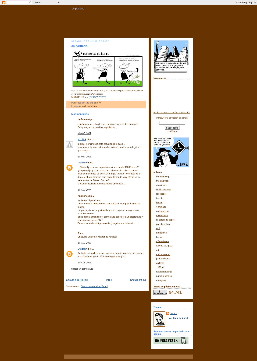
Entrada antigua (138, 280)
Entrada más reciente (77, 280)
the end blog (162, 177)
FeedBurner (172, 131)
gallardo (160, 263)
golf (84, 106)
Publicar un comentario (81, 269)
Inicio (109, 280)
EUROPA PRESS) (98, 97)
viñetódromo (162, 241)
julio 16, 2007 (84, 243)
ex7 (158, 228)
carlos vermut (163, 254)
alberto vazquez (164, 246)
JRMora (160, 267)
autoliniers (161, 185)
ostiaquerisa (162, 211)
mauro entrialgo (164, 271)
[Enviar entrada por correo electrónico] (102, 103)
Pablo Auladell (163, 189)
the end (173, 313)
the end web (162, 181)
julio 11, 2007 (84, 190)
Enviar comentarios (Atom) (94, 286)
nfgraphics (161, 233)
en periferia (78, 8)
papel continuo (163, 224)
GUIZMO (82, 162)
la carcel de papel (165, 220)
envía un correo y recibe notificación (172, 112)
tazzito (159, 198)
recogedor (161, 194)
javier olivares (163, 258)
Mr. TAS (82, 139)
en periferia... (80, 46)
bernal (159, 237)
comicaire (161, 207)
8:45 (99, 103)
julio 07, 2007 (84, 133)
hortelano (92, 106)
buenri (159, 202)
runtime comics (164, 276)
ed (157, 250)
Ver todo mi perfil (178, 318)
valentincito (162, 215)
